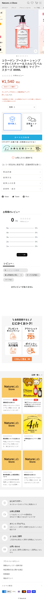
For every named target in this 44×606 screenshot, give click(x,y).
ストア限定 (37, 7)
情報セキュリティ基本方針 (13, 565)
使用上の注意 (9, 183)
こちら (10, 95)
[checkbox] (8, 280)
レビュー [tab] (9, 263)
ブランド (13, 7)
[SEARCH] (28, 3)
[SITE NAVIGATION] (40, 3)
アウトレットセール (25, 7)
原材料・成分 (9, 189)
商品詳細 (7, 172)
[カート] (36, 3)
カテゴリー (5, 7)
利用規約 (6, 574)
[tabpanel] (22, 289)
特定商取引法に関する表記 (13, 570)
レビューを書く (22, 255)
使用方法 (7, 177)
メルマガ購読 (7, 586)
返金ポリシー (8, 578)
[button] (22, 228)
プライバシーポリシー (11, 561)
